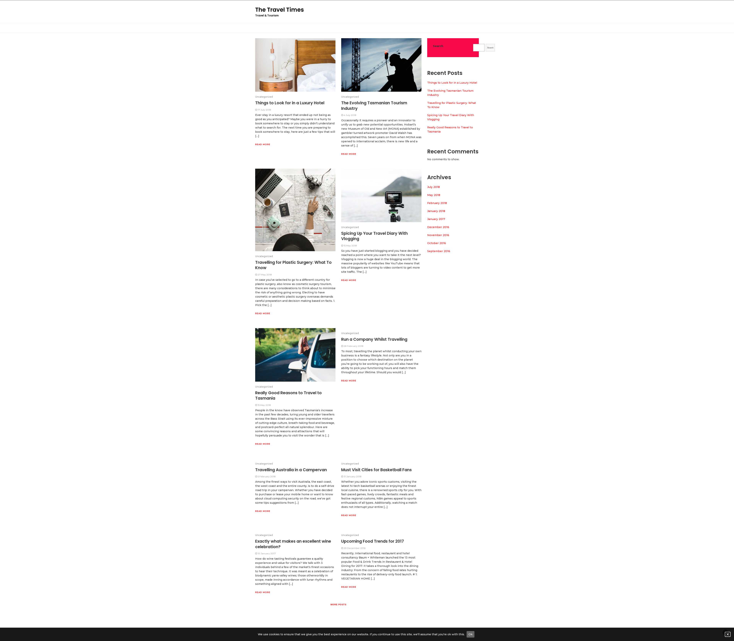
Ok (470, 634)
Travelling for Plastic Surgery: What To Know (293, 265)
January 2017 (436, 219)
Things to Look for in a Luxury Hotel (289, 103)
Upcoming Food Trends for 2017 (372, 541)
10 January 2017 (267, 553)
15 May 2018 (350, 245)
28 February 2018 (353, 346)
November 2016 (438, 235)
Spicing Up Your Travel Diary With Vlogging (374, 236)
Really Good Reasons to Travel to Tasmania (288, 395)
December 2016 (438, 227)
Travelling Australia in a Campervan (291, 470)
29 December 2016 (354, 548)
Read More (262, 144)
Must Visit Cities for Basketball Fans (376, 470)
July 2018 (433, 187)
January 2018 (436, 211)
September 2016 (438, 251)
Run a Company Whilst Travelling (374, 339)
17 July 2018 (264, 109)
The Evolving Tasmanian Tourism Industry (374, 105)
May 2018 (433, 195)
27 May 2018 (265, 274)
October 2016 (436, 243)
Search (438, 46)
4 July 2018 (350, 115)
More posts (338, 604)
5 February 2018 (267, 476)
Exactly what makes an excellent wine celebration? (293, 543)
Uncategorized (264, 96)
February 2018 (437, 203)
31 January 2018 (352, 476)
